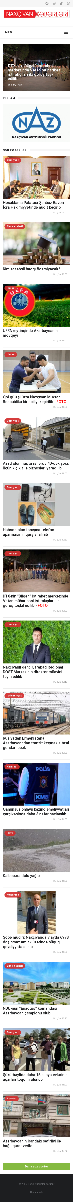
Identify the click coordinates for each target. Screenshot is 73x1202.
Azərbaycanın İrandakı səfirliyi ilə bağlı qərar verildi (32, 1143)
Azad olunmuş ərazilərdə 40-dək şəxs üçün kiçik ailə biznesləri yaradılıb (36, 465)
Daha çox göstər (36, 1166)
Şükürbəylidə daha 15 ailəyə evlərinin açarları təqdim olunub (35, 1077)
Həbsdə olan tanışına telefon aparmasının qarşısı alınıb (28, 532)
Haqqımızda (36, 1192)
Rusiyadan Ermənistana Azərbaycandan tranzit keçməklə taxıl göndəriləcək (36, 743)
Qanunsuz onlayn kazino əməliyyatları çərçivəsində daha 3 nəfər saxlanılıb (36, 811)
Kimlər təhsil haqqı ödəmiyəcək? (31, 269)
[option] (36, 67)
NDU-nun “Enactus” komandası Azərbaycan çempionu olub (30, 1010)
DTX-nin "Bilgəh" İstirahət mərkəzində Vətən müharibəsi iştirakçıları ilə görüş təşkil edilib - (35, 601)
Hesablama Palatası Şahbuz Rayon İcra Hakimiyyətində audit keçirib (33, 205)
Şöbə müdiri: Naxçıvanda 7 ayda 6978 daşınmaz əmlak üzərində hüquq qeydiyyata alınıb (36, 942)
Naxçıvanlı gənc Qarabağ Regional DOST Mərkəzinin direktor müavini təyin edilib (33, 672)
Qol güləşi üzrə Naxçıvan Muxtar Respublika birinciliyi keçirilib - (34, 399)
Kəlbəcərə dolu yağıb (21, 875)
